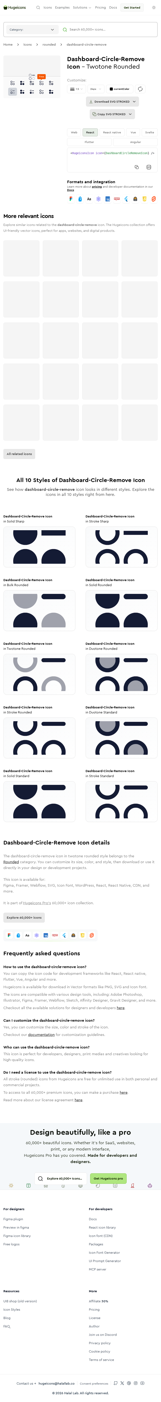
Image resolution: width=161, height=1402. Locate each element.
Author (94, 1326)
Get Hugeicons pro (108, 1178)
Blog (6, 1318)
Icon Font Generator (104, 1252)
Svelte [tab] (149, 132)
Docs (70, 190)
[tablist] (112, 137)
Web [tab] (74, 132)
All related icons (19, 453)
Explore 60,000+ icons (24, 917)
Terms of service (101, 1359)
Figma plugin (13, 1219)
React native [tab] (112, 132)
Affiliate (98, 1301)
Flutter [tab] (89, 142)
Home (8, 44)
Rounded (11, 862)
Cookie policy (99, 1351)
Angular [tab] (135, 142)
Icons (27, 44)
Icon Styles (11, 1309)
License (94, 1318)
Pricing (94, 1309)
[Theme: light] (154, 7)
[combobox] (32, 29)
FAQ (6, 1326)
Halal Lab (71, 1393)
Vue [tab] (133, 132)
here (121, 1008)
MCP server (97, 1269)
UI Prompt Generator (105, 1261)
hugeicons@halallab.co (57, 1383)
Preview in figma (16, 1227)
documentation (41, 1034)
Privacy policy (100, 1343)
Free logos (11, 1244)
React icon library (102, 1227)
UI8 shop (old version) (20, 1301)
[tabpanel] (112, 160)
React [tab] (90, 132)
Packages (96, 1244)
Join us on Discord (103, 1334)
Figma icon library (17, 1235)
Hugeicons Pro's (37, 903)
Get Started (132, 7)
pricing (97, 186)
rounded (49, 44)
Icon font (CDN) (101, 1235)
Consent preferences (94, 1383)
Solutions (80, 7)
